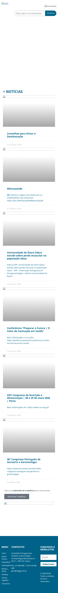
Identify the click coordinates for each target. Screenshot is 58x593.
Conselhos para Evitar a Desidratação (21, 135)
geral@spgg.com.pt (19, 571)
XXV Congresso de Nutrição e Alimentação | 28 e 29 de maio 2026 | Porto (28, 398)
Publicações (6, 565)
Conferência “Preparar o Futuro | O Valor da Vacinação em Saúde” (28, 329)
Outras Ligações (5, 578)
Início (4, 553)
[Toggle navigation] (5, 28)
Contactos (6, 583)
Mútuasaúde (14, 188)
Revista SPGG (4, 570)
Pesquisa (51, 13)
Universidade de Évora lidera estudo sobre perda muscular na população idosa (26, 255)
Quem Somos (4, 557)
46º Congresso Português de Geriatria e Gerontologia (23, 461)
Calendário (6, 562)
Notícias (5, 574)
